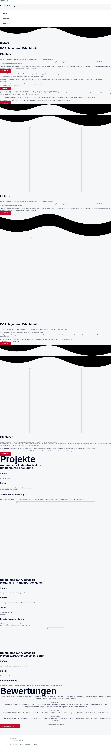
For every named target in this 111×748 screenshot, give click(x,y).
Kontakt (6, 23)
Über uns (6, 18)
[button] (5, 71)
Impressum (13, 738)
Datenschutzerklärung (17, 740)
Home (5, 13)
